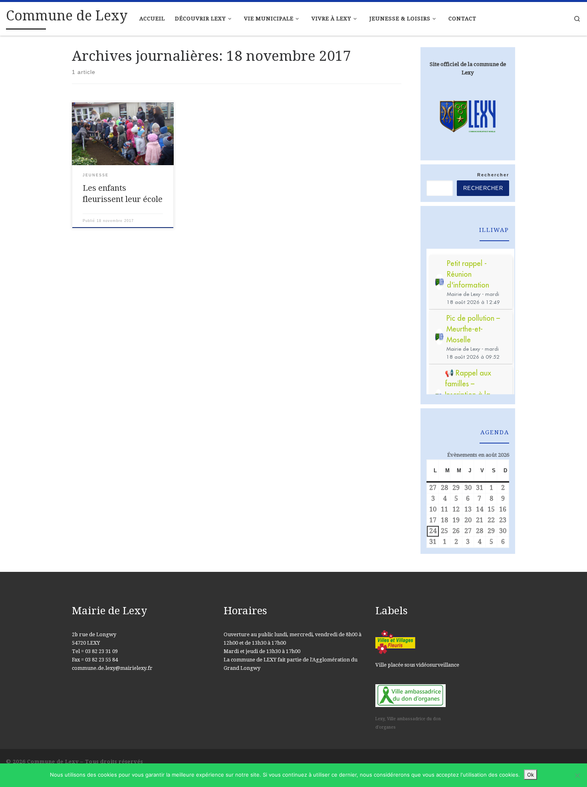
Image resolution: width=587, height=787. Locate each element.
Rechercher (493, 174)
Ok (530, 774)
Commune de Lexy (53, 762)
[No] (577, 775)
